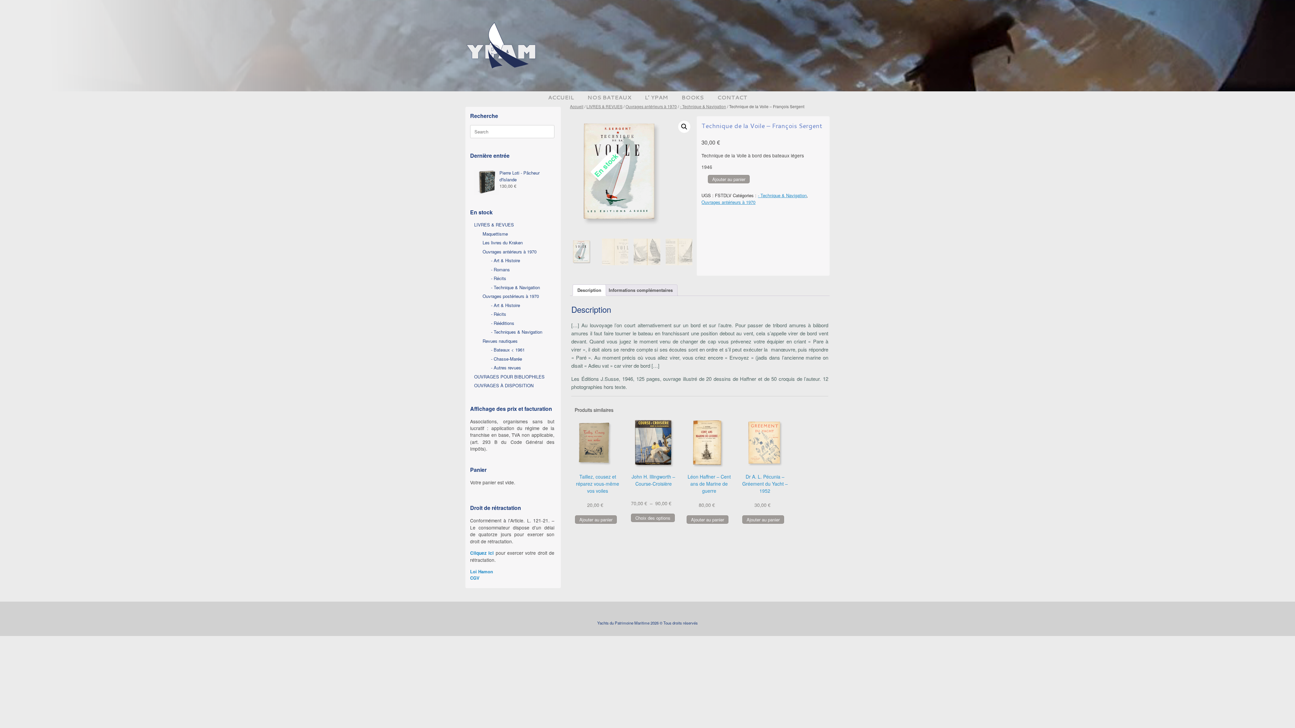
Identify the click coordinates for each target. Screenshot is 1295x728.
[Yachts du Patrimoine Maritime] (502, 45)
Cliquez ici (482, 553)
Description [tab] (589, 290)
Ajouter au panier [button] (595, 519)
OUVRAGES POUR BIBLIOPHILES (509, 376)
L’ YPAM (656, 97)
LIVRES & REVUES (604, 106)
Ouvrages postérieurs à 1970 (511, 296)
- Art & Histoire (505, 260)
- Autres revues (506, 367)
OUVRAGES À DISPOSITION (504, 385)
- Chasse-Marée (506, 359)
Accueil (576, 106)
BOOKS (693, 97)
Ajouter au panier (728, 179)
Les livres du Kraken (503, 242)
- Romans (500, 269)
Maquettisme (495, 234)
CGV (475, 578)
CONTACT (732, 97)
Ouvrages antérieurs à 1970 (651, 106)
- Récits (498, 278)
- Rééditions (502, 323)
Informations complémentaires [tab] (641, 290)
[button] (684, 127)
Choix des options (652, 518)
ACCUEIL (561, 97)
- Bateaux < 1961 (508, 349)
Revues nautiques (500, 341)
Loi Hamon (481, 571)
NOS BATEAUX (609, 97)
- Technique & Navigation (703, 106)
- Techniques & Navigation (516, 332)
